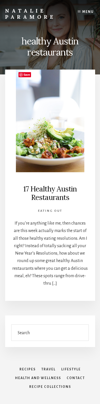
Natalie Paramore (30, 13)
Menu (88, 12)
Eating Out (50, 211)
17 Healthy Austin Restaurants (50, 193)
